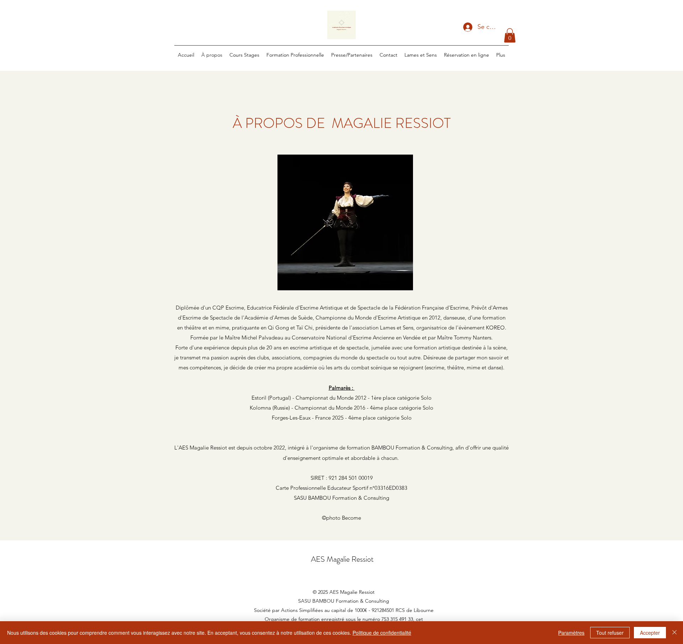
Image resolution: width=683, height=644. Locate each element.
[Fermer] (674, 632)
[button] (510, 35)
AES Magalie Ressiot (342, 559)
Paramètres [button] (571, 632)
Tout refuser (610, 632)
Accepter (650, 632)
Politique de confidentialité (382, 632)
